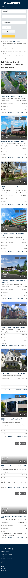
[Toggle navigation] (3, 7)
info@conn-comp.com (6, 558)
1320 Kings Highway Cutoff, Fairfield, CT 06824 (13, 281)
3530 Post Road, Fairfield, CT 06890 (13, 141)
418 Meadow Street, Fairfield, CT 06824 (12, 187)
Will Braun (6, 346)
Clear (8, 32)
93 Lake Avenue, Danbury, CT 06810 (13, 328)
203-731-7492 (23, 437)
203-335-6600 (20, 112)
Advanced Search (8, 36)
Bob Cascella (13, 437)
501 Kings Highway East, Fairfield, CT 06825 (13, 234)
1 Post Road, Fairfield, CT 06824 (11, 96)
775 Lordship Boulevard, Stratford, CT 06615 (13, 467)
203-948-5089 (23, 390)
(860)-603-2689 (5, 556)
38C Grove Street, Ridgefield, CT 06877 (11, 420)
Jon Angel (12, 112)
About (3, 566)
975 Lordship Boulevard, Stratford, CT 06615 (13, 517)
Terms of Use (4, 570)
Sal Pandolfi (13, 390)
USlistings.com (16, 41)
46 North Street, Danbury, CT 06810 (13, 374)
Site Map (3, 568)
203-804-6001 (15, 346)
